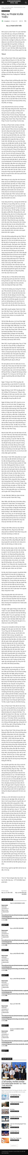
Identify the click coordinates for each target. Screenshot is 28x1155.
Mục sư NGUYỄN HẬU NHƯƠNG (17, 978)
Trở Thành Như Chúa (15, 1095)
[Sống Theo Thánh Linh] (5, 1140)
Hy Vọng (12, 1109)
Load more (13, 1145)
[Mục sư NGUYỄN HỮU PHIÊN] (5, 973)
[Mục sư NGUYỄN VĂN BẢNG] (5, 948)
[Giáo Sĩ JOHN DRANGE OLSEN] (5, 923)
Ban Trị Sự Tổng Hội (6, 1087)
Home (3, 7)
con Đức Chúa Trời (14, 1131)
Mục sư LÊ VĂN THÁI (7, 892)
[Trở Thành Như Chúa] (5, 1097)
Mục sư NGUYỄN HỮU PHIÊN (17, 953)
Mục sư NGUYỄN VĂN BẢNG (17, 928)
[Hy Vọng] (5, 1111)
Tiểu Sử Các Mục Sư (18, 7)
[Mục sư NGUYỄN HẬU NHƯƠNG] (5, 998)
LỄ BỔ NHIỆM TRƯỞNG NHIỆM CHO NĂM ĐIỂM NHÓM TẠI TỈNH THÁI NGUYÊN (14, 1083)
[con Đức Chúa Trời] (5, 1133)
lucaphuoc (7, 21)
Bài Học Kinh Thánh (15, 1096)
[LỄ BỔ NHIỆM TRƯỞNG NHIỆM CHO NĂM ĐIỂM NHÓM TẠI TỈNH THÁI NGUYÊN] (14, 1071)
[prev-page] (3, 1054)
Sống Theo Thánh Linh (15, 1138)
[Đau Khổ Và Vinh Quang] (5, 1118)
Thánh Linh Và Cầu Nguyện (16, 1102)
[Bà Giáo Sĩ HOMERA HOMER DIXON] (5, 1049)
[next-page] (5, 1054)
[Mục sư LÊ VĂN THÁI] (5, 1024)
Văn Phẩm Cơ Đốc (9, 7)
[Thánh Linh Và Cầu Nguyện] (5, 1104)
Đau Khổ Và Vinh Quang (16, 1116)
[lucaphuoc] (3, 21)
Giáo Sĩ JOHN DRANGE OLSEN (17, 903)
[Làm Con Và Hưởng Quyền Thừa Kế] (5, 1126)
